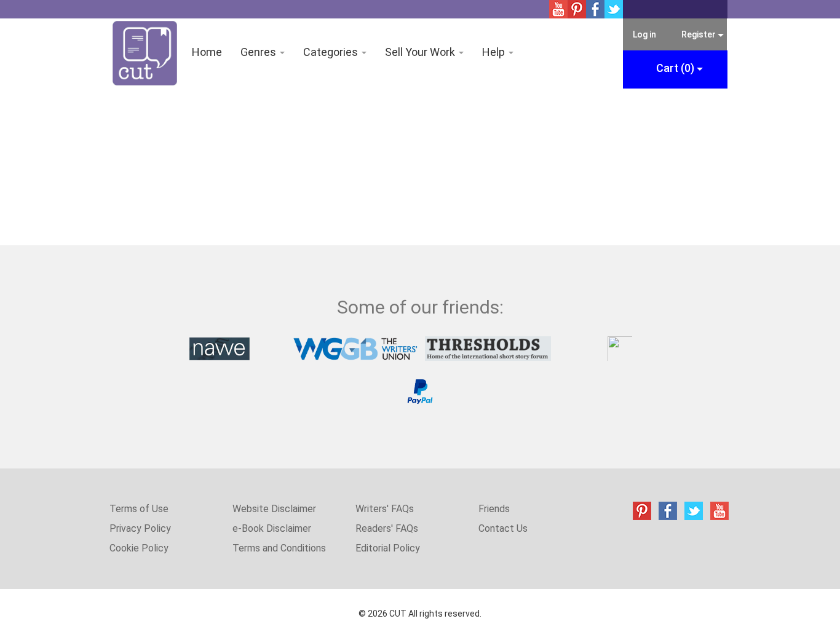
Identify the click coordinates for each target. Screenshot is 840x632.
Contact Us (503, 528)
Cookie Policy (138, 548)
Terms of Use (138, 509)
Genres (259, 51)
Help (494, 51)
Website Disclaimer (274, 509)
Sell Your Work (421, 51)
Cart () (676, 67)
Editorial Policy (387, 548)
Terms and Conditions (279, 548)
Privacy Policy (140, 528)
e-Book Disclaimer (271, 528)
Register (698, 34)
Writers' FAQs (384, 509)
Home (207, 51)
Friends (494, 509)
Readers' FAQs (386, 528)
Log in (644, 34)
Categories (331, 51)
